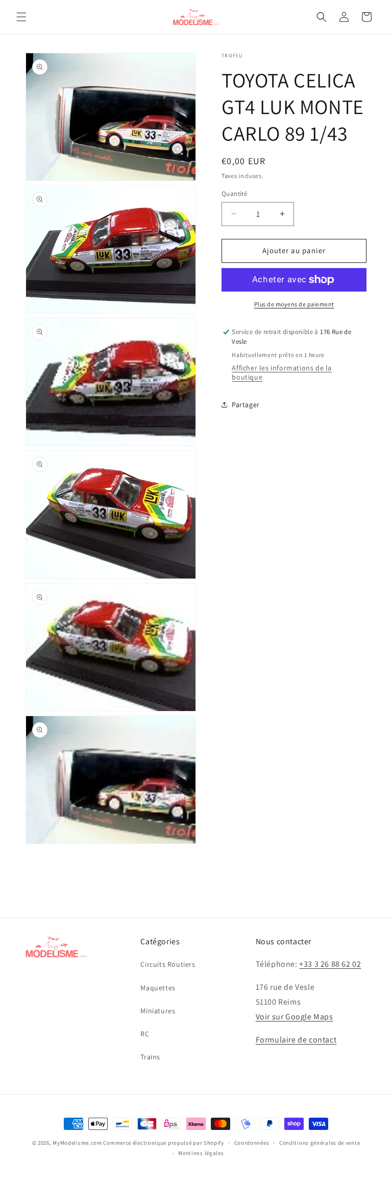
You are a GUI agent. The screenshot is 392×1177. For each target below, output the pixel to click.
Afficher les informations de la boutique (282, 372)
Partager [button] (246, 404)
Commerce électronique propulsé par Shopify (163, 1142)
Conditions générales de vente (319, 1142)
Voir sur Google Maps (294, 1016)
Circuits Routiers (167, 964)
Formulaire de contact (296, 1039)
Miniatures (157, 1010)
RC (144, 1033)
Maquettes (157, 987)
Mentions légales (201, 1153)
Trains (150, 1056)
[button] (21, 17)
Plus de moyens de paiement (294, 304)
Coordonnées (252, 1142)
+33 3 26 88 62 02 (330, 964)
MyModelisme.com (77, 1142)
